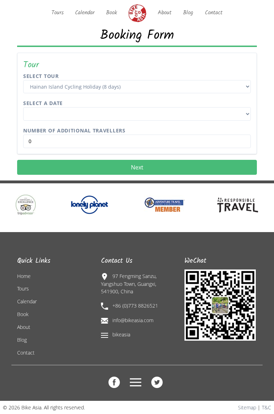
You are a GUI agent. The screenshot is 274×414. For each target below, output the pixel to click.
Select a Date (43, 103)
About (165, 12)
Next (137, 167)
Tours (57, 12)
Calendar (85, 12)
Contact (214, 12)
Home (24, 276)
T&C (266, 407)
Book (111, 12)
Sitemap (247, 407)
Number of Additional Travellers (74, 130)
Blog (188, 12)
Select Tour (41, 76)
